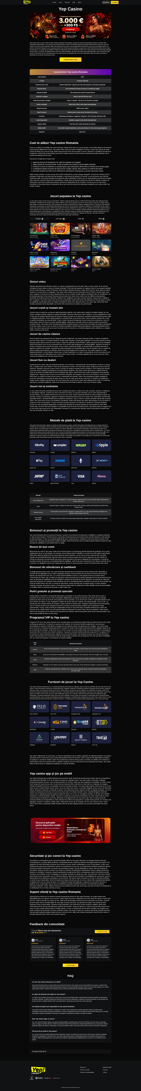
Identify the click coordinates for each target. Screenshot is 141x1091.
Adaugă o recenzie (102, 931)
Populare (38, 218)
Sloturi (100, 218)
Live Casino (59, 218)
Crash (79, 218)
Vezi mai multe (70, 965)
